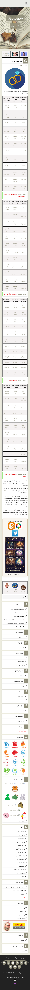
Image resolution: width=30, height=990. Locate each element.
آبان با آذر (15, 357)
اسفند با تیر (6, 413)
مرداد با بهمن (15, 280)
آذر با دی (7, 362)
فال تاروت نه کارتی (21, 859)
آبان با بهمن (15, 367)
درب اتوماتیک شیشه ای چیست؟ (19, 890)
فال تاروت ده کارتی (21, 862)
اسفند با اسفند (7, 467)
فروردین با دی (23, 173)
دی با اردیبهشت (23, 399)
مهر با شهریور (23, 340)
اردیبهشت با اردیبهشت (15, 114)
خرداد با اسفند (7, 187)
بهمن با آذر (15, 449)
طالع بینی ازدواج (15, 18)
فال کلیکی (23, 710)
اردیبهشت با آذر (15, 166)
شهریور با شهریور (7, 244)
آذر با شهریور (6, 340)
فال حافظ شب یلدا (22, 915)
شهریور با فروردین (7, 208)
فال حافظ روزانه (22, 911)
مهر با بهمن (23, 367)
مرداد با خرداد (15, 223)
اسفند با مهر (7, 433)
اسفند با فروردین (7, 392)
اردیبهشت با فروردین (15, 106)
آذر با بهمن (6, 367)
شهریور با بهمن (7, 280)
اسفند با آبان (7, 440)
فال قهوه (24, 658)
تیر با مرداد (23, 238)
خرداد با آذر (7, 166)
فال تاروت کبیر (22, 835)
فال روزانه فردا (22, 950)
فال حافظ (24, 908)
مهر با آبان (23, 351)
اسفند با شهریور (7, 426)
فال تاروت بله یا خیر (21, 873)
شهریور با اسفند (7, 287)
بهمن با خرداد (15, 406)
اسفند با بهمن (7, 460)
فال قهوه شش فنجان (21, 665)
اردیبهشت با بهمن (15, 180)
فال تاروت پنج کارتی (21, 852)
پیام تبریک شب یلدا (21, 918)
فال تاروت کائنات (22, 838)
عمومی (19, 597)
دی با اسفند (23, 468)
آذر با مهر (7, 346)
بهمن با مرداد (15, 419)
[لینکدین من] (10, 967)
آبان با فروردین (15, 306)
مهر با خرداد (23, 320)
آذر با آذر (7, 357)
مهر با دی (23, 362)
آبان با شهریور (15, 340)
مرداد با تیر (15, 231)
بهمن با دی (15, 454)
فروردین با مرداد (23, 137)
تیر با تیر (23, 231)
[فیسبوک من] (17, 963)
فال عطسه (23, 940)
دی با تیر (23, 413)
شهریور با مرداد (7, 237)
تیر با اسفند (23, 288)
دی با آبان (23, 441)
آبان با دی (15, 362)
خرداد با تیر (6, 131)
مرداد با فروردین (15, 208)
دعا (25, 700)
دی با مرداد (23, 420)
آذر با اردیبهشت (6, 313)
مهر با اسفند (23, 373)
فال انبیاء (24, 647)
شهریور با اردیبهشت (6, 215)
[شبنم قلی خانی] (6, 55)
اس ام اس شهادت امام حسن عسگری (18, 609)
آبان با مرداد (15, 333)
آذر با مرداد (6, 334)
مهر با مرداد (23, 334)
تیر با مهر (23, 252)
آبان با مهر (15, 346)
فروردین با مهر (23, 151)
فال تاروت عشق (7, 490)
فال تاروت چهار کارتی (21, 849)
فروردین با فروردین (23, 106)
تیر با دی (23, 274)
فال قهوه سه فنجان (21, 661)
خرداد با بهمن (7, 180)
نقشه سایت (8, 977)
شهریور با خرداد (7, 223)
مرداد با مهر (15, 252)
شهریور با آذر (7, 265)
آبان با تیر (15, 327)
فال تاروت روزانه (9, 496)
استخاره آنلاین (22, 637)
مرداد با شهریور (15, 244)
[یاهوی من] (26, 963)
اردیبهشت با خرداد (15, 123)
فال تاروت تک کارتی (21, 842)
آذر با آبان (7, 351)
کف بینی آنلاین (6, 590)
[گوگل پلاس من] (19, 967)
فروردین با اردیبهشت (23, 115)
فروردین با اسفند (23, 187)
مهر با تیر (23, 327)
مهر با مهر (23, 346)
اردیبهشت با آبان (15, 159)
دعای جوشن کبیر (22, 696)
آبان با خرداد (15, 320)
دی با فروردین (23, 392)
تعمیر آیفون (23, 894)
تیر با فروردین (23, 208)
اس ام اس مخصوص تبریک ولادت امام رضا (16, 623)
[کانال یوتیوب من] (15, 967)
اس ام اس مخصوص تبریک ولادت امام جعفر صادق (15, 619)
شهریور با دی (7, 273)
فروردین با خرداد (23, 123)
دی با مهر (23, 434)
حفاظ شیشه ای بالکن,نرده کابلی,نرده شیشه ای (16, 887)
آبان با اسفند (15, 373)
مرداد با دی (15, 274)
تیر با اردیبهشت (23, 215)
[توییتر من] (4, 963)
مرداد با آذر (15, 267)
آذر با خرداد (6, 320)
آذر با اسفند (6, 373)
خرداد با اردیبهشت (6, 115)
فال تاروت (23, 876)
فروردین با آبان (23, 159)
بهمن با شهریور (15, 426)
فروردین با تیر (23, 130)
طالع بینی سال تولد (21, 821)
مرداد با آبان (15, 258)
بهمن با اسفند (15, 467)
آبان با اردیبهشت (15, 313)
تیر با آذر (23, 267)
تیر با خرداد (23, 224)
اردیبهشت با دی (15, 173)
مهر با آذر (23, 357)
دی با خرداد (23, 407)
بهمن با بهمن (15, 460)
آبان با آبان (15, 351)
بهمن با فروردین (15, 392)
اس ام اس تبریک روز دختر (20, 612)
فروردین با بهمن (23, 180)
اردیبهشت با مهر (15, 151)
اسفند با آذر (7, 447)
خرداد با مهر (7, 151)
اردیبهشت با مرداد (15, 137)
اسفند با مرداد (7, 419)
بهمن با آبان (15, 441)
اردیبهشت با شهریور (15, 144)
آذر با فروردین (7, 306)
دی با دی (23, 454)
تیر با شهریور (23, 244)
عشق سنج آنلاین (22, 721)
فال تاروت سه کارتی (21, 845)
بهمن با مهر (15, 434)
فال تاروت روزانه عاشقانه (20, 869)
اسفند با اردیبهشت (6, 399)
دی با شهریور (23, 426)
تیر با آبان (23, 259)
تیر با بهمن (23, 281)
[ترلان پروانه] (15, 54)
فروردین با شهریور (23, 144)
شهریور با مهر (7, 251)
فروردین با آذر (23, 166)
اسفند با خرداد (7, 406)
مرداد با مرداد (15, 237)
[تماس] (8, 963)
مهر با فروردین (23, 306)
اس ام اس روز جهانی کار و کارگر (19, 626)
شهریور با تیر (7, 230)
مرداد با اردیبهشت (15, 215)
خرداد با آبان (7, 159)
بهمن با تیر (15, 413)
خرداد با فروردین (7, 106)
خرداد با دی (6, 174)
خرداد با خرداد (7, 123)
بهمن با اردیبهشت (15, 399)
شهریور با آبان (7, 258)
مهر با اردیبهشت (23, 313)
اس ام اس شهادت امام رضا (20, 616)
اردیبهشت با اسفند (15, 187)
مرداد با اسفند (15, 287)
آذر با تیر (7, 327)
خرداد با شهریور (7, 144)
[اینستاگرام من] (12, 963)
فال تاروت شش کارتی (21, 856)
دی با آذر (23, 449)
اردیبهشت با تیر (15, 130)
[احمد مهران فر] (24, 54)
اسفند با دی (6, 454)
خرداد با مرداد (7, 137)
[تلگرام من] (21, 963)
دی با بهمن (23, 461)
